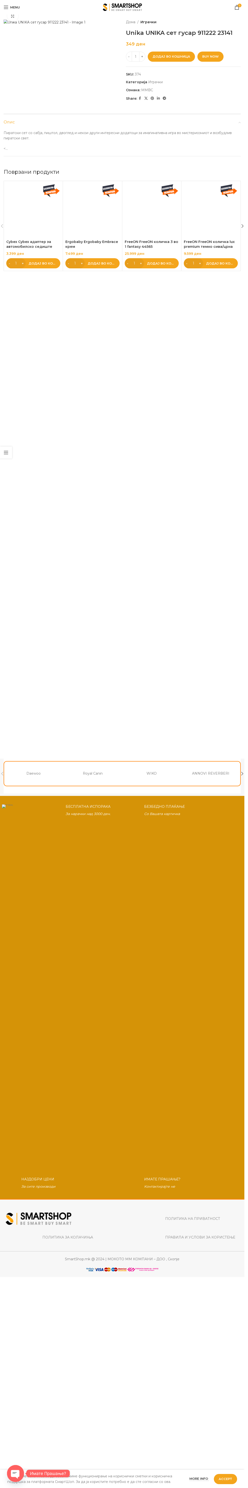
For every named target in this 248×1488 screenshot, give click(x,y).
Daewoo (33, 773)
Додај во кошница (171, 56)
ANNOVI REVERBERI (210, 773)
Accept (225, 1479)
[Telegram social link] (164, 98)
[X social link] (146, 98)
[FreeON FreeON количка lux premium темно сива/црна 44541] (211, 364)
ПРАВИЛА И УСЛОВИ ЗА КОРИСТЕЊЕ (200, 1237)
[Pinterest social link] (152, 98)
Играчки (148, 22)
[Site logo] (122, 7)
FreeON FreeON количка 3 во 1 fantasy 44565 (151, 553)
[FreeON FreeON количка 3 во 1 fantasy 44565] (152, 364)
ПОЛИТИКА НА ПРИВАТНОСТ (192, 1218)
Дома (130, 22)
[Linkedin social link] (158, 98)
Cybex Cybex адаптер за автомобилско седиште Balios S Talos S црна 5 (29, 555)
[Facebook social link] (140, 98)
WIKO (152, 773)
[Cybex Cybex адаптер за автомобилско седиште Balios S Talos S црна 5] (33, 364)
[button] (33, 572)
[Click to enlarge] (12, 16)
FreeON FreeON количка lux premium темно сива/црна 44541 (209, 555)
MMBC (147, 90)
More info (199, 1478)
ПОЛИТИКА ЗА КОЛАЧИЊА (67, 1237)
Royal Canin (93, 773)
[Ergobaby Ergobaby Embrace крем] (92, 364)
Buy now (210, 56)
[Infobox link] (61, 985)
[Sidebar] (6, 452)
